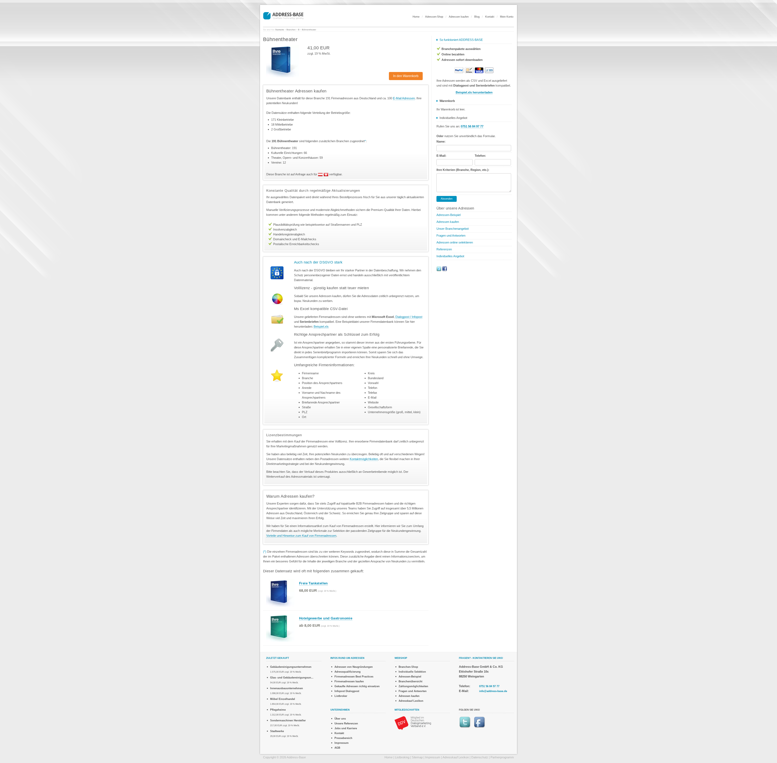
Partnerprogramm (502, 757)
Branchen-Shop (408, 666)
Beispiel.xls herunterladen (474, 92)
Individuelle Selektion (412, 671)
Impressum (341, 742)
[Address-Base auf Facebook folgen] (444, 268)
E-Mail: (441, 155)
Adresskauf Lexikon (411, 700)
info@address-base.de (493, 691)
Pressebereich (343, 738)
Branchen (291, 30)
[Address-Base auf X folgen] (438, 268)
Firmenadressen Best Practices (353, 676)
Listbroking (402, 757)
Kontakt (489, 16)
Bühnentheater (309, 30)
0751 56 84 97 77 (489, 686)
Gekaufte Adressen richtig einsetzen (357, 686)
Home (416, 16)
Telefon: (480, 155)
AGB (337, 747)
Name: (441, 141)
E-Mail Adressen (404, 98)
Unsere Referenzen (346, 723)
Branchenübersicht (410, 681)
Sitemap (417, 757)
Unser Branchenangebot (452, 228)
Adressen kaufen (459, 16)
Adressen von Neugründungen (353, 666)
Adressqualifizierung (347, 671)
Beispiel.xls (321, 326)
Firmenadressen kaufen (349, 681)
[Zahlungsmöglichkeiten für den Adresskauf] (474, 70)
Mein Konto (506, 16)
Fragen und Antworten (450, 235)
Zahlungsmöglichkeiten (413, 686)
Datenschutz (479, 757)
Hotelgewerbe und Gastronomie (325, 618)
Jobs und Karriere (345, 728)
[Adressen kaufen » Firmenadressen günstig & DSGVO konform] (283, 15)
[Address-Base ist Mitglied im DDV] (413, 722)
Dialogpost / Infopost (408, 317)
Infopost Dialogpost (346, 691)
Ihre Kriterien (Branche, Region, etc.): (462, 169)
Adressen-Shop (434, 16)
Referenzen (444, 249)
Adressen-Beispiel (448, 215)
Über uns (340, 718)
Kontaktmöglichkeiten (364, 459)
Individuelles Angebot (450, 256)
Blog (477, 16)
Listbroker (340, 695)
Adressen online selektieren (454, 242)
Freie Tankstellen (313, 583)
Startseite (279, 30)
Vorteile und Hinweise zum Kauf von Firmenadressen (301, 535)
